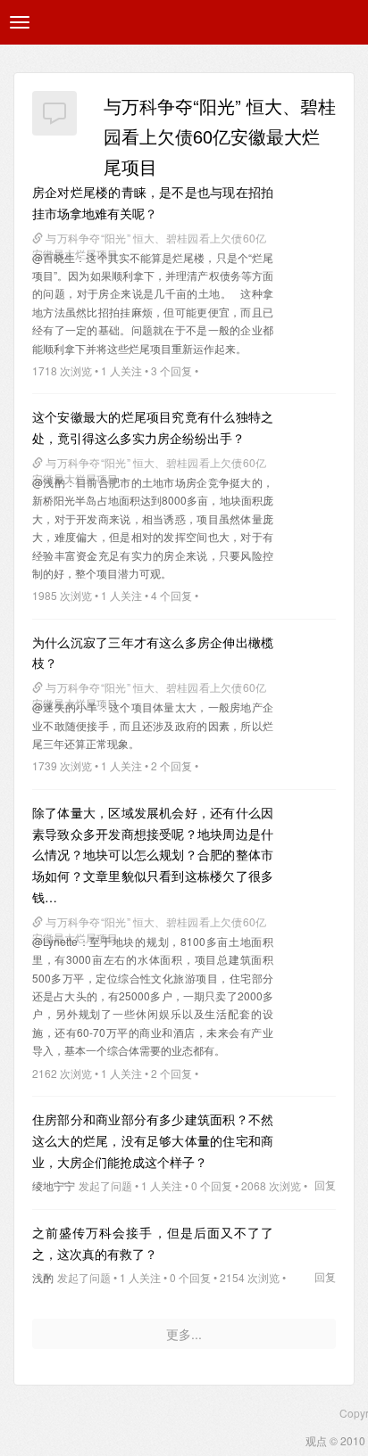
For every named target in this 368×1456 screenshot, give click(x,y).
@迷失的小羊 (65, 706)
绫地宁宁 (53, 1185)
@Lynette (55, 941)
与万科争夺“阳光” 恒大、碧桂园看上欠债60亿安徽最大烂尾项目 (220, 136)
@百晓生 (53, 257)
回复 (325, 1184)
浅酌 (43, 1277)
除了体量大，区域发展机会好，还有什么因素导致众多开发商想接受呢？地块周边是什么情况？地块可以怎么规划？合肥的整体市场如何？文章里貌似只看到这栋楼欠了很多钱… (152, 854)
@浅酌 (48, 481)
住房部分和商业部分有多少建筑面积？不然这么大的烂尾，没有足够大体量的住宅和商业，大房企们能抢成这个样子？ (152, 1140)
